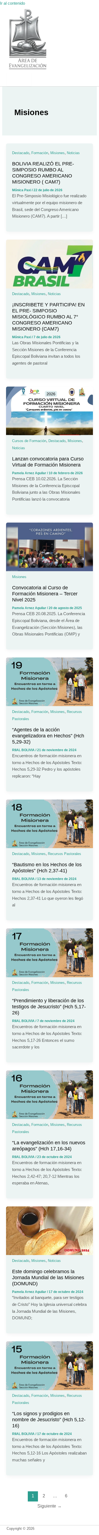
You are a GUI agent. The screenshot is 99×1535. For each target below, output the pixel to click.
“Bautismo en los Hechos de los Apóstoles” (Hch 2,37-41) (47, 867)
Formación (39, 153)
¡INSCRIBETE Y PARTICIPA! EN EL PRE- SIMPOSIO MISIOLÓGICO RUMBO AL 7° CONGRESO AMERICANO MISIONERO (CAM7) (48, 317)
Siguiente (49, 1506)
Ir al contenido (12, 3)
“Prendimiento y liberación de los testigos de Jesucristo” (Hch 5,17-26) (49, 1006)
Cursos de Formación (29, 441)
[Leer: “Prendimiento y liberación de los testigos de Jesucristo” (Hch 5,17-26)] (49, 976)
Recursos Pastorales (64, 854)
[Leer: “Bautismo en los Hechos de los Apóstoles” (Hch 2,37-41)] (49, 847)
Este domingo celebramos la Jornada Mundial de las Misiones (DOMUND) (48, 1277)
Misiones (57, 153)
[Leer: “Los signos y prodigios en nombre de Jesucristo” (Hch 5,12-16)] (49, 1389)
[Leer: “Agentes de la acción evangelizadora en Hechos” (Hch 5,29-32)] (49, 705)
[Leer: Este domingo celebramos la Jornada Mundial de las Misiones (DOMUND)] (49, 1253)
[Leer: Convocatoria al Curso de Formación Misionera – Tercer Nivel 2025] (49, 570)
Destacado (20, 153)
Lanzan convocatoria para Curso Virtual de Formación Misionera (48, 462)
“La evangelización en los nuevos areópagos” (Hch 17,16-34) (48, 1145)
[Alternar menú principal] (19, 79)
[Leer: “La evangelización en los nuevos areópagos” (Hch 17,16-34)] (49, 1117)
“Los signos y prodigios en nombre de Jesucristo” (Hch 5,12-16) (49, 1419)
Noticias (73, 153)
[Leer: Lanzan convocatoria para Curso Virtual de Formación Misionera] (49, 434)
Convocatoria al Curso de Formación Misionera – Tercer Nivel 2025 (45, 594)
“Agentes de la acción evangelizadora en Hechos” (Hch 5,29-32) (48, 736)
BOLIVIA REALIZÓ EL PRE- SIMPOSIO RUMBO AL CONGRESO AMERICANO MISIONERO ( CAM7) (43, 173)
